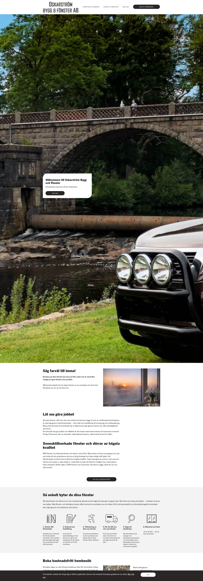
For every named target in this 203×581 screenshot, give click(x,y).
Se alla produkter (101, 479)
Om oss (55, 193)
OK (148, 575)
